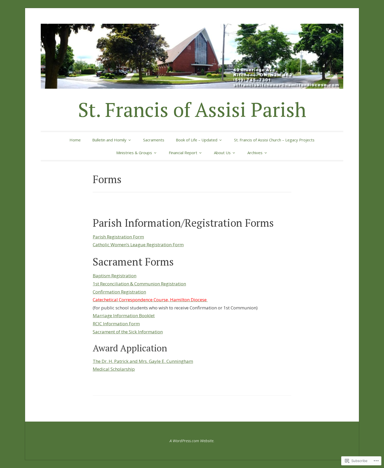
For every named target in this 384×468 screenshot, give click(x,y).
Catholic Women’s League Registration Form (138, 245)
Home (75, 139)
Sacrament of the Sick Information (128, 332)
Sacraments (153, 139)
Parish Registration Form (118, 237)
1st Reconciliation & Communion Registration (139, 284)
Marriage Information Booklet (124, 316)
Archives (255, 152)
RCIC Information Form (116, 324)
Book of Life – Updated (196, 139)
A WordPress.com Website (191, 440)
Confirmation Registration (119, 292)
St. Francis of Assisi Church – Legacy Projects (274, 139)
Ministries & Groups (134, 152)
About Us (222, 152)
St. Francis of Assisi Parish (192, 109)
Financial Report (183, 152)
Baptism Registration (114, 276)
